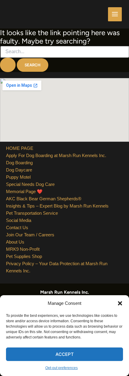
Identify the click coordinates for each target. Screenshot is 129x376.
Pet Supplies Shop (24, 256)
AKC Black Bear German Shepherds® (43, 198)
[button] (120, 303)
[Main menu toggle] (115, 14)
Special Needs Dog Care (30, 184)
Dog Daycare (19, 169)
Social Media (18, 220)
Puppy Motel (18, 177)
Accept (65, 354)
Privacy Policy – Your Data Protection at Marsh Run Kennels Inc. (56, 267)
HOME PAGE (19, 148)
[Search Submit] (8, 65)
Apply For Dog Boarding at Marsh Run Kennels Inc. (56, 155)
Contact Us (17, 227)
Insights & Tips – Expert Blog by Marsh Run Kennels (57, 205)
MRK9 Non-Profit (23, 249)
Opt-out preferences (61, 368)
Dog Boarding (19, 162)
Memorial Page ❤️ (24, 191)
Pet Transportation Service (32, 213)
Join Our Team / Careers (30, 234)
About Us (15, 241)
